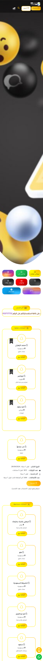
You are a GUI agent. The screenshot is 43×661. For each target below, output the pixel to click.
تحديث (32, 483)
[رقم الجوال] (39, 650)
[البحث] (18, 8)
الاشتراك (35, 8)
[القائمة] (14, 8)
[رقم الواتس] (39, 657)
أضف (25, 8)
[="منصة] (35, 282)
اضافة (23, 357)
